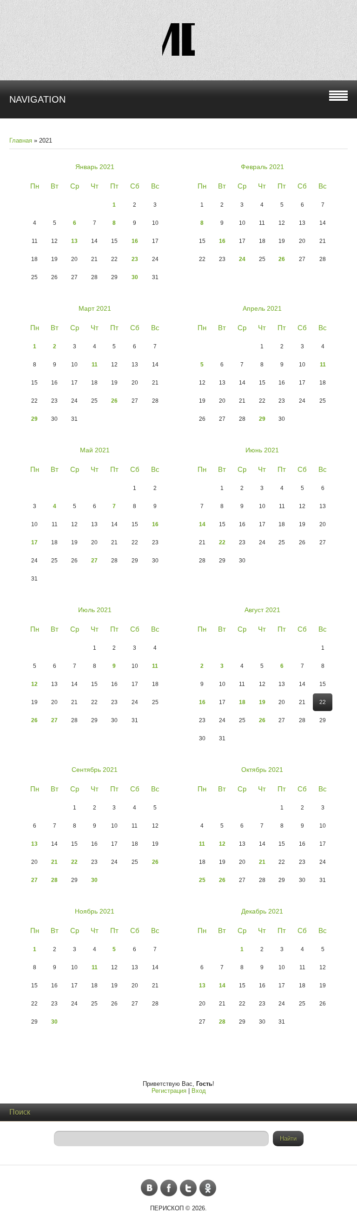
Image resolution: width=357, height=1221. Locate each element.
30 (135, 277)
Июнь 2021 (262, 450)
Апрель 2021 (262, 308)
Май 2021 (95, 450)
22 (222, 542)
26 (281, 259)
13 (74, 241)
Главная (20, 140)
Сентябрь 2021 (95, 769)
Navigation (37, 99)
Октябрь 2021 (262, 769)
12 (34, 684)
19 (262, 702)
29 (34, 419)
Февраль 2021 (262, 167)
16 (135, 241)
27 (94, 560)
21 (54, 862)
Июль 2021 (95, 610)
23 (135, 259)
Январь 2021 (94, 167)
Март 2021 (95, 308)
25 (202, 880)
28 (54, 880)
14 (202, 524)
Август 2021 (262, 610)
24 (242, 259)
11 (95, 364)
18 (242, 702)
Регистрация (169, 1090)
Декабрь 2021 (262, 911)
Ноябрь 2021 (94, 911)
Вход (199, 1090)
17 (34, 542)
